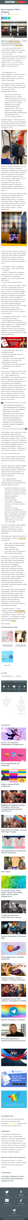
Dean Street (19, 45)
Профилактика (14, 14)
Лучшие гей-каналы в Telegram (13, 1020)
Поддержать (21, 2)
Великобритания (8, 676)
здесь (13, 620)
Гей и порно (5, 871)
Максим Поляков (14, 41)
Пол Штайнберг (20, 610)
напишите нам (13, 1123)
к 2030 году (22, 538)
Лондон (18, 676)
